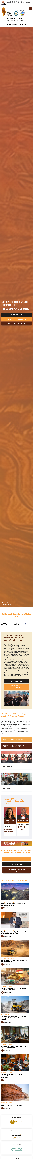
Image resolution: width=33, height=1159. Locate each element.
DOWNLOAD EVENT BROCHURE (16, 687)
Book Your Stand (16, 315)
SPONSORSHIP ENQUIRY (16, 859)
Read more (7, 908)
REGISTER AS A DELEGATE (16, 319)
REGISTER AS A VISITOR (16, 323)
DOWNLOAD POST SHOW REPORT (16, 870)
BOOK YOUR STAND (16, 681)
